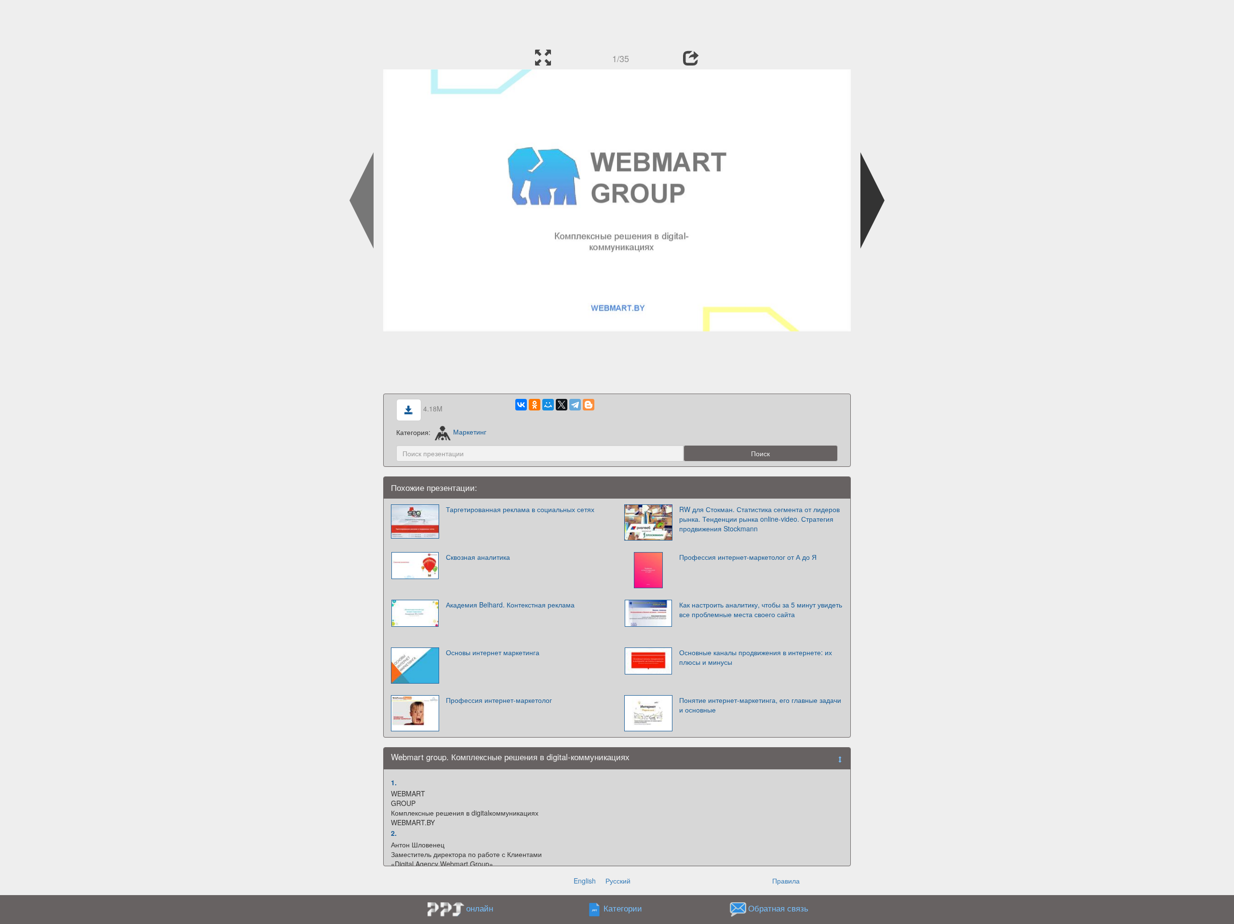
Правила (786, 880)
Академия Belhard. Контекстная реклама (510, 604)
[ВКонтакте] (521, 404)
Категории (623, 908)
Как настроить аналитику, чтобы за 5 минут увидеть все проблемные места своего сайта (760, 609)
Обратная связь (778, 908)
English (585, 880)
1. (394, 782)
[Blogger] (588, 404)
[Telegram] (575, 404)
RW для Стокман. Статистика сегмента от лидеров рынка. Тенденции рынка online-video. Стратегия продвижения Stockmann (759, 518)
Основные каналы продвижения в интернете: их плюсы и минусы (755, 657)
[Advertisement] (617, 21)
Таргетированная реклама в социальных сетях (520, 509)
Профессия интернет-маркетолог (499, 700)
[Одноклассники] (534, 404)
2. (394, 833)
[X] (561, 404)
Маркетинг (469, 431)
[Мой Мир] (548, 404)
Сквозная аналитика (478, 557)
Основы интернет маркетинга (492, 652)
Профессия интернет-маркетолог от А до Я (748, 557)
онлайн (479, 908)
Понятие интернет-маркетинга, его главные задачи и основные (760, 704)
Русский (617, 880)
